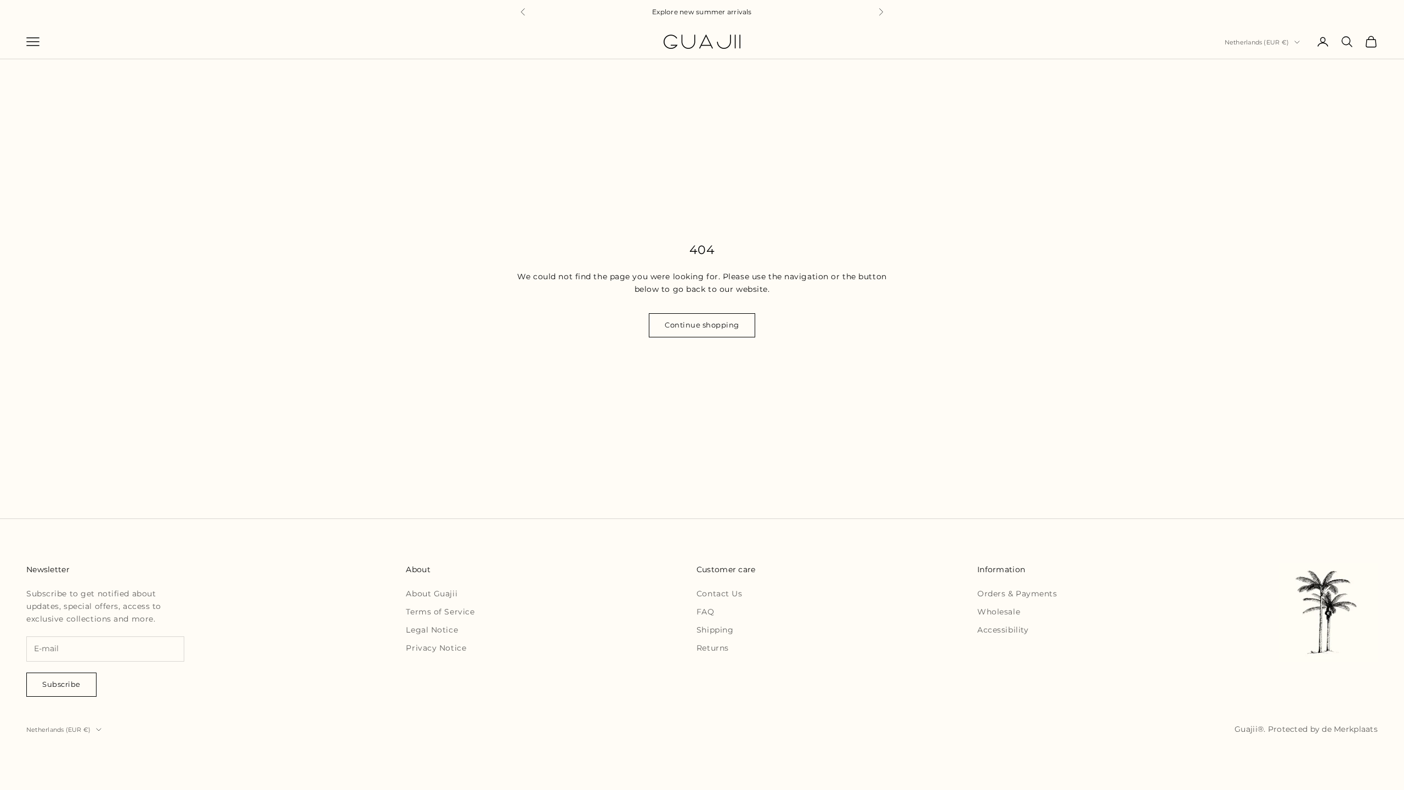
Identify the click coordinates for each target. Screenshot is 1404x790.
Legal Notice (432, 630)
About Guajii (431, 594)
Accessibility (1002, 630)
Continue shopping (702, 324)
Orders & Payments (1017, 594)
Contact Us (720, 594)
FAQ (706, 612)
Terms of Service (440, 612)
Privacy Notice (436, 648)
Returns (713, 648)
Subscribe (61, 684)
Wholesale (998, 612)
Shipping (715, 630)
